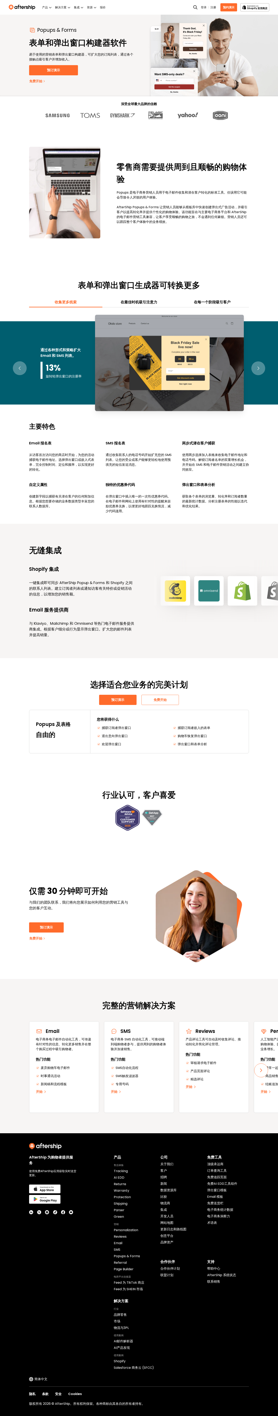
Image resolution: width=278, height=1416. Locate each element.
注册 (213, 7)
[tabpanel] (139, 413)
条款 (45, 1394)
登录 (204, 7)
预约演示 (228, 7)
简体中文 (40, 1379)
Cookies (75, 1394)
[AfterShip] (23, 7)
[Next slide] (261, 1070)
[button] (20, 368)
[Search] (195, 7)
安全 (58, 1394)
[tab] (65, 302)
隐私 (32, 1394)
